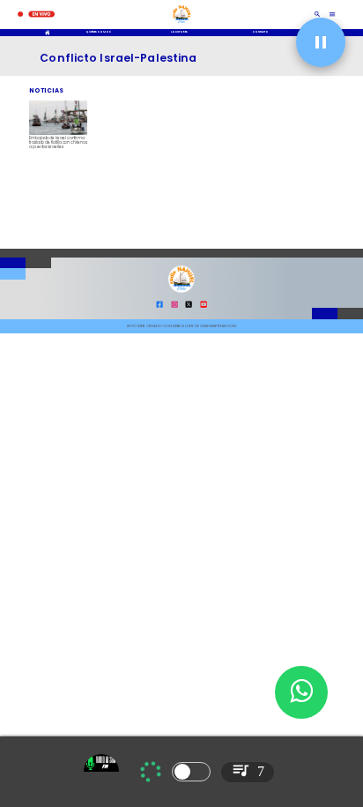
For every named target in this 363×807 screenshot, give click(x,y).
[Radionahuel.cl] (317, 14)
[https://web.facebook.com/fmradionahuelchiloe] (159, 306)
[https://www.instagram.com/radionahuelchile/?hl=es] (174, 306)
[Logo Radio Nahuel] (181, 24)
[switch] (191, 771)
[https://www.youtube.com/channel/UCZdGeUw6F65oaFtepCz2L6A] (203, 306)
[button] (320, 42)
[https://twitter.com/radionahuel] (188, 306)
